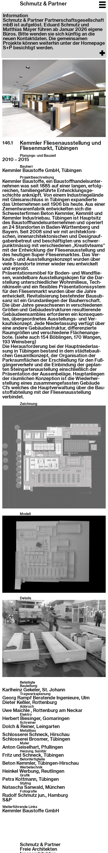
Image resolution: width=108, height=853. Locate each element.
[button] (54, 35)
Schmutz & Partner (43, 4)
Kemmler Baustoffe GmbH (30, 811)
